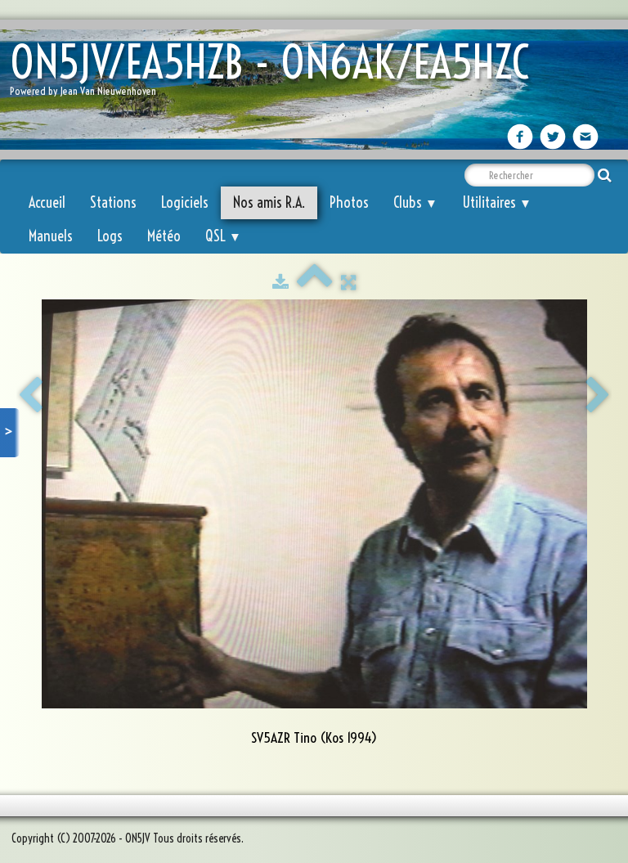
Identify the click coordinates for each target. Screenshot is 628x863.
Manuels (51, 236)
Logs (110, 236)
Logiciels (185, 202)
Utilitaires (497, 202)
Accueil (47, 202)
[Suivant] (598, 396)
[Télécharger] (280, 282)
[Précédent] (30, 396)
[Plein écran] (348, 282)
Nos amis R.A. (269, 202)
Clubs (415, 202)
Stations (113, 202)
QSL (223, 236)
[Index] (314, 282)
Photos (349, 202)
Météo (164, 236)
